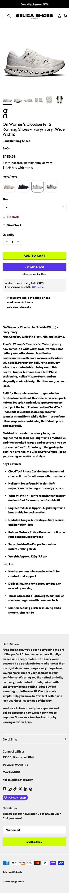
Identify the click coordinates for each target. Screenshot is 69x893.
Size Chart (14, 225)
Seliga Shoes (17, 881)
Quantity (8, 234)
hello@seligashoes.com (18, 779)
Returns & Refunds (12, 872)
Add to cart (35, 255)
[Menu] (3, 15)
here (28, 722)
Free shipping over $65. (34, 3)
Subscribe (34, 841)
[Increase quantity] (19, 241)
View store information (19, 306)
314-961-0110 (11, 772)
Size (5, 199)
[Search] (10, 15)
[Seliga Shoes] (34, 15)
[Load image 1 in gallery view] (34, 58)
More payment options (34, 274)
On (8, 148)
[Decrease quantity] (6, 241)
